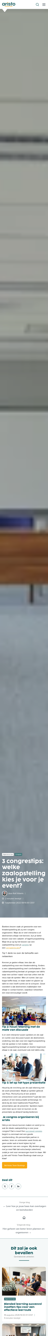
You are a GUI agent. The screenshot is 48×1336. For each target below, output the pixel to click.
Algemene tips (8, 854)
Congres (18, 854)
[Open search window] (37, 5)
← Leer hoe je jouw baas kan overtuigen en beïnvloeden (24, 1208)
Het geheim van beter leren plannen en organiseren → (23, 1230)
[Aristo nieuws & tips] (24, 1217)
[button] (44, 5)
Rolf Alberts (18, 893)
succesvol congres (34, 1131)
